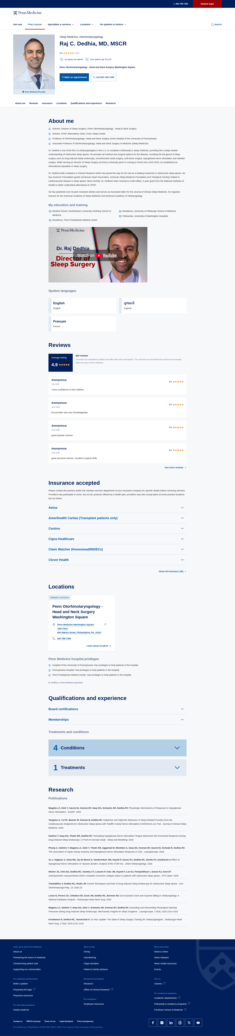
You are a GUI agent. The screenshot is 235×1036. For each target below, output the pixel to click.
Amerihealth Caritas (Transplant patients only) (83, 518)
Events (157, 969)
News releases (161, 957)
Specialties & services (59, 24)
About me (20, 103)
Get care (17, 24)
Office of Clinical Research (97, 989)
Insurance (47, 103)
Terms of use (49, 1021)
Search (218, 24)
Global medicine (21, 1010)
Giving (87, 951)
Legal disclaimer (66, 1021)
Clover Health (58, 560)
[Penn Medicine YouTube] (198, 1023)
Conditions (69, 747)
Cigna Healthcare (61, 539)
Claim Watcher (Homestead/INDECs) (75, 549)
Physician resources (23, 995)
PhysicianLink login (22, 989)
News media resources (165, 963)
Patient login (207, 4)
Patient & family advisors (96, 969)
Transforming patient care (25, 963)
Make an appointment (75, 77)
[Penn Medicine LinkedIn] (171, 1023)
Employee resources (94, 1004)
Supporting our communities (27, 969)
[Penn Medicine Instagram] (162, 1023)
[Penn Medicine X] (189, 1023)
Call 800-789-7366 (105, 77)
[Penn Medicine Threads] (180, 1023)
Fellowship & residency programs (170, 1004)
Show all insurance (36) (171, 571)
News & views (161, 951)
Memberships (58, 719)
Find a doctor (35, 24)
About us (17, 951)
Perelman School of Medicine (168, 1010)
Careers (158, 983)
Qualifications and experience (86, 103)
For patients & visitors (111, 24)
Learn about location (97, 646)
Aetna (52, 507)
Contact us (18, 1021)
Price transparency (85, 1021)
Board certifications (63, 709)
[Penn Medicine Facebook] (153, 1023)
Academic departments (165, 998)
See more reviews (174, 467)
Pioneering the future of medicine (29, 957)
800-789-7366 (182, 4)
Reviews (33, 103)
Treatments (69, 767)
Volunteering (90, 957)
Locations (85, 24)
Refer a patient (20, 983)
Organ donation (91, 963)
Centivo (54, 528)
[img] (98, 53)
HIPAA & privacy (33, 1021)
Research (111, 103)
